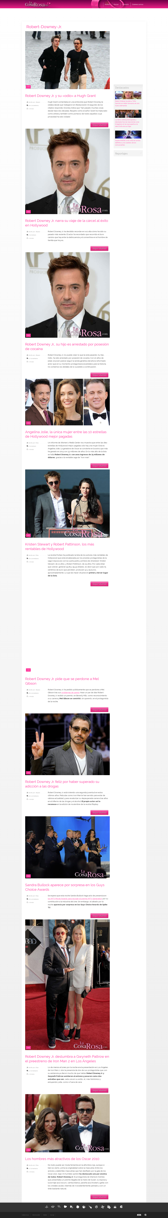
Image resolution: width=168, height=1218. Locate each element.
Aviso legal (52, 1214)
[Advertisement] (84, 14)
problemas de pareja (70, 692)
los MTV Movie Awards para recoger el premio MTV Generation (75, 899)
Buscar (116, 4)
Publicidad (45, 1214)
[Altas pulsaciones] (47, 1207)
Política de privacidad (36, 1214)
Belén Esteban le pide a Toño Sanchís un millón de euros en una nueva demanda (127, 103)
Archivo (107, 4)
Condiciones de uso (25, 1214)
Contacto (125, 4)
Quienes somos (137, 4)
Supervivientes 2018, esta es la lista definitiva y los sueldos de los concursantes (127, 143)
